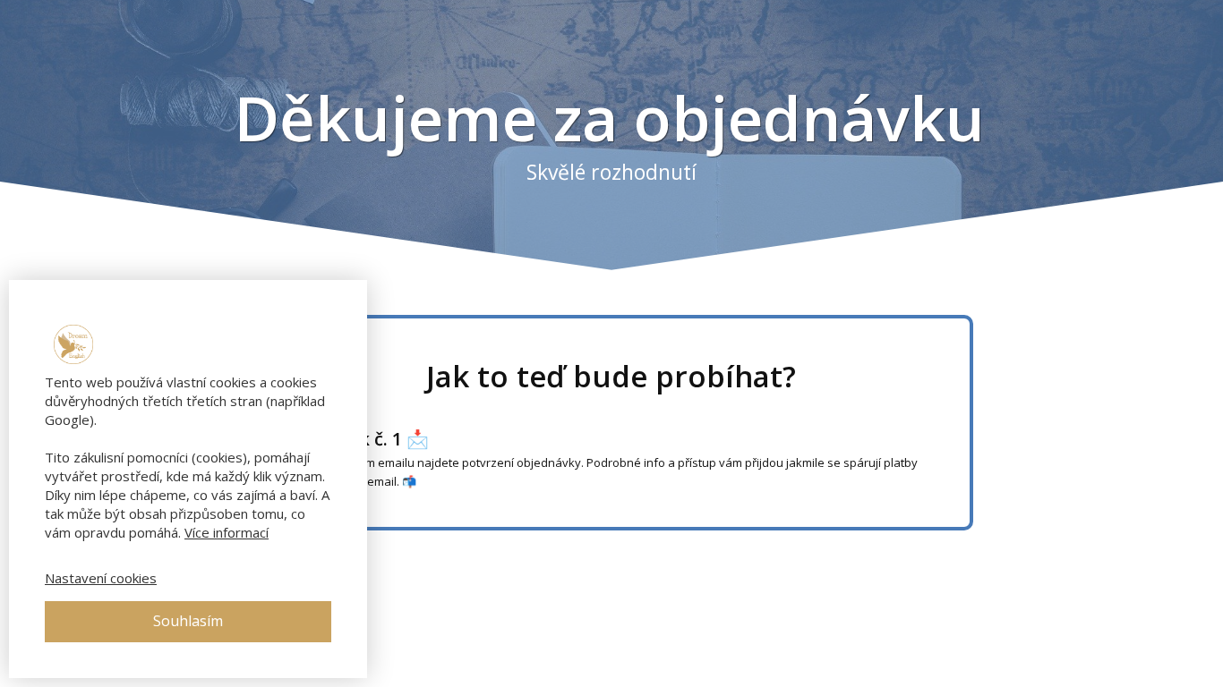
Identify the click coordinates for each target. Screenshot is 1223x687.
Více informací (226, 532)
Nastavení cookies (101, 578)
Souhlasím (188, 621)
